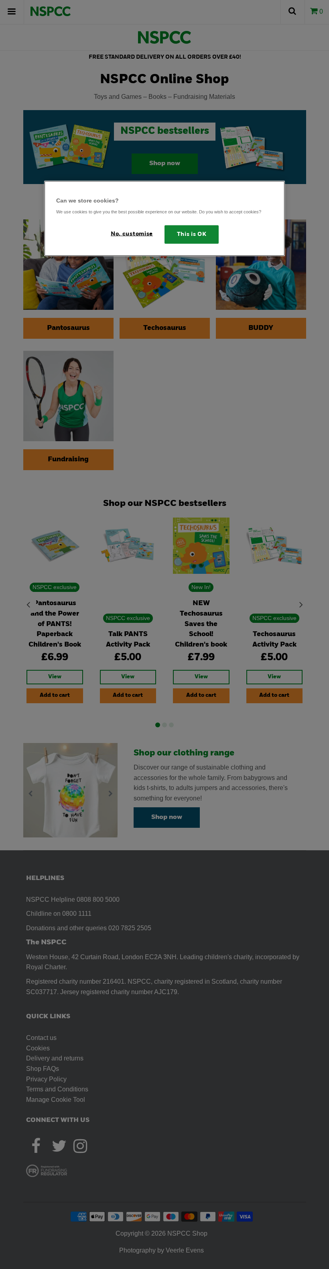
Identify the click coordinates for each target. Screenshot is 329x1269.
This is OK (192, 234)
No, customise (132, 234)
